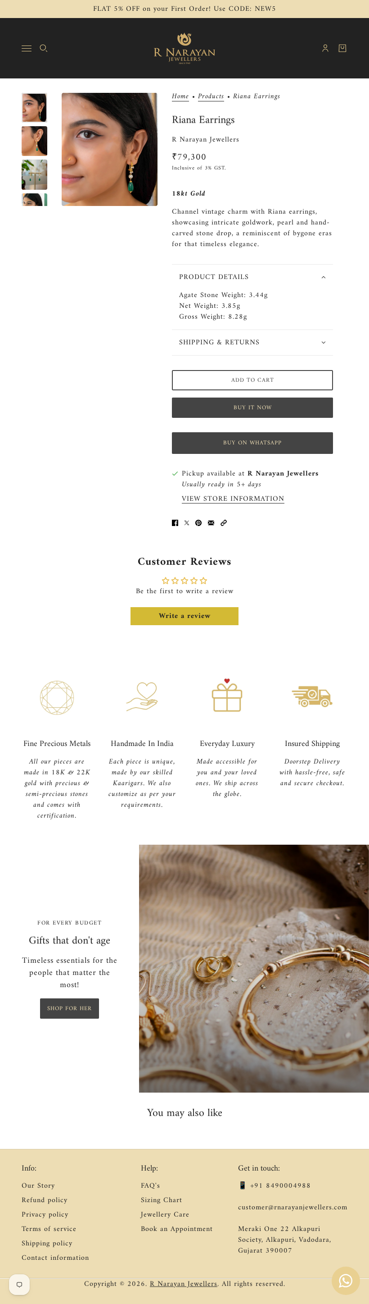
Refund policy (45, 1200)
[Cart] (342, 48)
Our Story (38, 1186)
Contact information (55, 1258)
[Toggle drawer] (27, 48)
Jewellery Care (165, 1214)
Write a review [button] (185, 616)
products (211, 97)
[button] (224, 523)
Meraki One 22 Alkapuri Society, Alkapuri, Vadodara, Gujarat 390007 (284, 1240)
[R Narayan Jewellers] (184, 48)
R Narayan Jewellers (205, 139)
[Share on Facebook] (175, 523)
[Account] (325, 48)
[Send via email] (211, 523)
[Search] (44, 48)
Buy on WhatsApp (252, 443)
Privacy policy (45, 1214)
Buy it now (253, 408)
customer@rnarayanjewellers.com (292, 1207)
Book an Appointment (177, 1229)
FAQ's (150, 1186)
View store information (233, 499)
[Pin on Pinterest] (198, 523)
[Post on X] (187, 523)
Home (180, 97)
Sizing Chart (161, 1200)
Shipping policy (47, 1243)
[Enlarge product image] (110, 149)
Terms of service (49, 1229)
